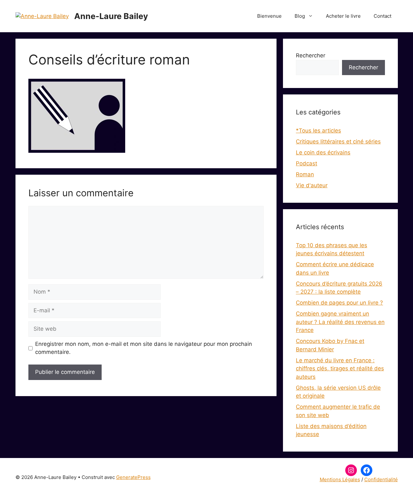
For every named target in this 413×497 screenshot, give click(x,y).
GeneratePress (133, 477)
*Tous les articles (318, 130)
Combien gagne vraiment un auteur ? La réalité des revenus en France (340, 321)
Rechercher (310, 55)
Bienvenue (269, 16)
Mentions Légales (340, 479)
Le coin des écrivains (323, 152)
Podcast (306, 163)
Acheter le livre (343, 16)
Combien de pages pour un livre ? (339, 302)
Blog (300, 16)
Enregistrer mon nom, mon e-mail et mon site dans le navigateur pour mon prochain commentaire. (143, 348)
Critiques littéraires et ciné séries (338, 141)
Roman (305, 174)
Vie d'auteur (311, 185)
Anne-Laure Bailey (111, 16)
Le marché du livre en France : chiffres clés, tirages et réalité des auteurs (340, 368)
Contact (382, 16)
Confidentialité (381, 479)
